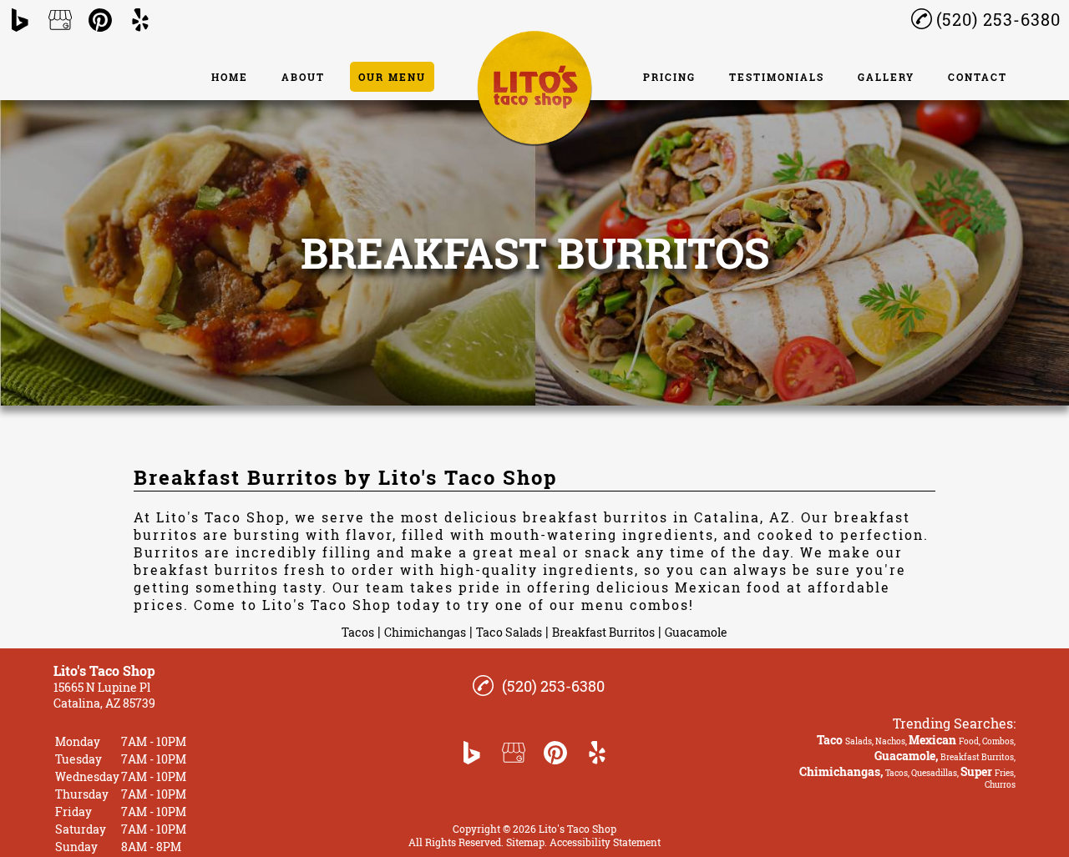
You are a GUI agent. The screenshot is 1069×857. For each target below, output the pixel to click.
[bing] (20, 20)
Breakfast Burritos (603, 632)
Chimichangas (425, 632)
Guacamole (696, 632)
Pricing (669, 76)
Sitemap (525, 842)
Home (229, 76)
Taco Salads (509, 632)
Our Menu (392, 76)
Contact (977, 76)
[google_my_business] (60, 20)
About (303, 76)
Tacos (358, 632)
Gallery (886, 76)
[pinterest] (100, 20)
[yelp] (140, 20)
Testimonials (776, 76)
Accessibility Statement (605, 842)
